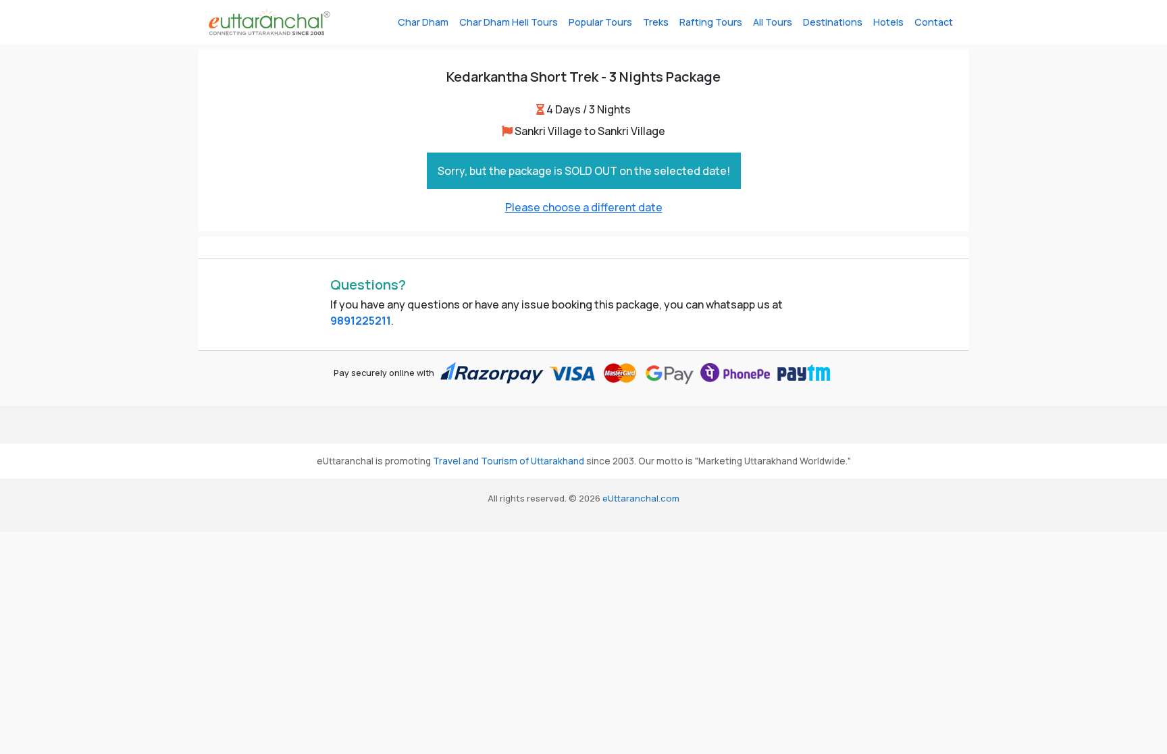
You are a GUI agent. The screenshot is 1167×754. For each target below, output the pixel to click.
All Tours (772, 22)
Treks (656, 22)
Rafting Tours (710, 22)
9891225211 (360, 320)
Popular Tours (600, 22)
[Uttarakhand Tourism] (269, 22)
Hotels (888, 22)
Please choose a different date (584, 207)
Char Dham (423, 22)
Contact (933, 22)
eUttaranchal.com (640, 498)
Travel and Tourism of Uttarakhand (508, 461)
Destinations (832, 22)
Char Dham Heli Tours (508, 22)
